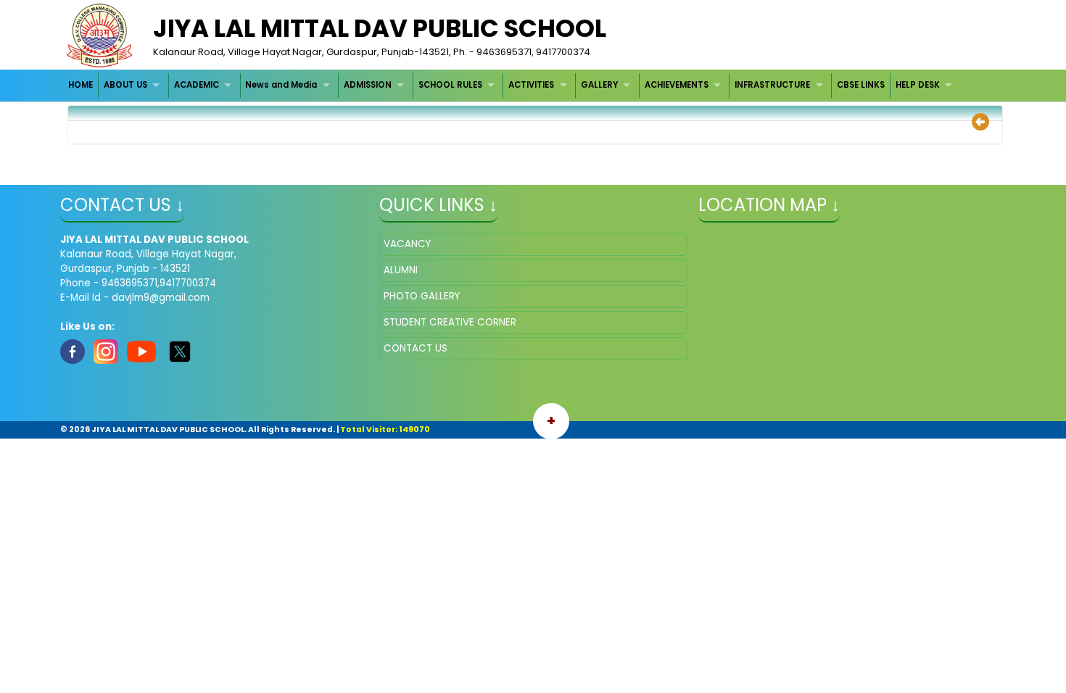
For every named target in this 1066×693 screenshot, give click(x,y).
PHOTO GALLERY (422, 296)
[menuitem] (81, 85)
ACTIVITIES (531, 85)
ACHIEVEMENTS (676, 85)
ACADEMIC (196, 85)
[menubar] (512, 85)
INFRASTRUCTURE (772, 85)
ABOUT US (125, 85)
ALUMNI (401, 270)
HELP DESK (918, 85)
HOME (80, 85)
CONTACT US (415, 348)
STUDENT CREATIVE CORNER (450, 322)
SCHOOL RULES (450, 85)
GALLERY (599, 85)
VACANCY (407, 244)
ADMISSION (368, 85)
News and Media (281, 85)
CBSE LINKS (861, 85)
